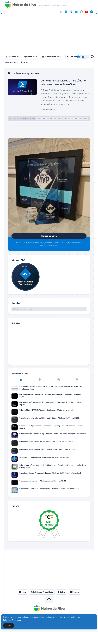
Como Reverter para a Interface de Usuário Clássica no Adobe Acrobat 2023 (48, 449)
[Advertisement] (49, 33)
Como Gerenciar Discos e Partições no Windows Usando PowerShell (63, 82)
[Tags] (77, 379)
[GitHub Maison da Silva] (81, 11)
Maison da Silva (29, 118)
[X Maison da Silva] (60, 11)
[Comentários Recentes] (58, 379)
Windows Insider (51, 56)
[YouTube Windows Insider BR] (86, 11)
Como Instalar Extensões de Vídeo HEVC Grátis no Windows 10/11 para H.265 (49, 418)
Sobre (62, 592)
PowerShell (47, 118)
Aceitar (9, 625)
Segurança (74, 56)
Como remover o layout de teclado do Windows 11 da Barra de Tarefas (46, 441)
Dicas (25, 62)
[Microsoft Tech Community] (66, 11)
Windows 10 (31, 56)
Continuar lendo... (49, 109)
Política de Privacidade (43, 592)
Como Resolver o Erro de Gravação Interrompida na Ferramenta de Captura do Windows (52, 434)
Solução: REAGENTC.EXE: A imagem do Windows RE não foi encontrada (46, 410)
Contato (75, 592)
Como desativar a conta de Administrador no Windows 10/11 (42, 481)
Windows (57, 118)
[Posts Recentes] (39, 379)
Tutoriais (12, 62)
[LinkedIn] (71, 11)
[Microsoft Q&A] (76, 11)
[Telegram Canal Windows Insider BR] (91, 11)
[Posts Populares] (20, 379)
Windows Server (81, 118)
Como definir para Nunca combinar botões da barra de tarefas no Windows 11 (49, 489)
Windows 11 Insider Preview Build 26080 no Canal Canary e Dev (44, 457)
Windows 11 (13, 56)
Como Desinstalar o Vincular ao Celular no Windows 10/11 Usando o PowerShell (50, 473)
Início (23, 592)
